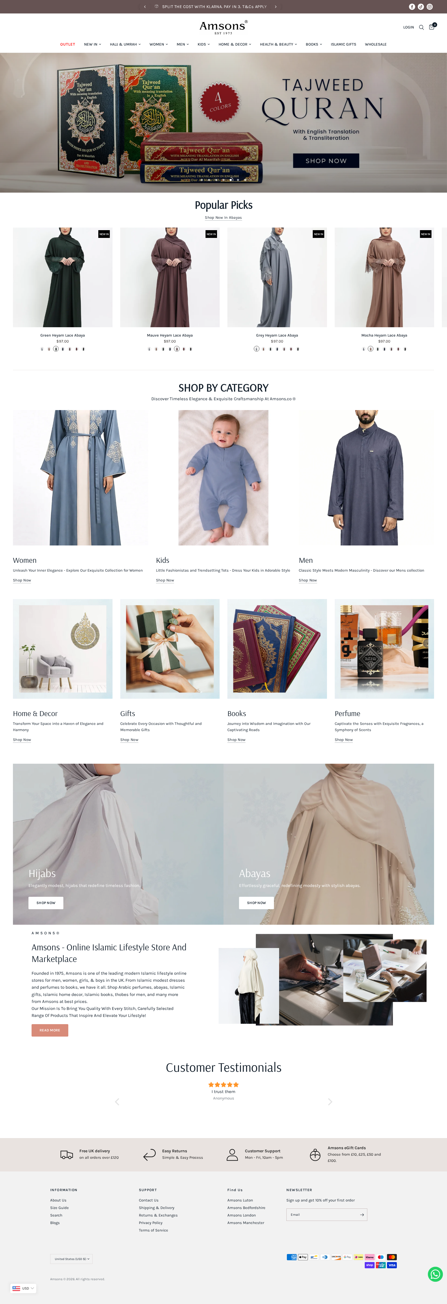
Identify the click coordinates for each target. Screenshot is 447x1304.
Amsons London (241, 1215)
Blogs (55, 1222)
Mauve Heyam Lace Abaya (170, 335)
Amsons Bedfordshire (246, 1207)
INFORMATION (63, 1190)
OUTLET (67, 44)
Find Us (235, 1190)
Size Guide (59, 1207)
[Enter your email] (362, 1214)
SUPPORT (148, 1190)
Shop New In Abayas (223, 217)
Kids (202, 44)
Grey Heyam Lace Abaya (277, 335)
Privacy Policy (150, 1222)
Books (312, 44)
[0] (430, 27)
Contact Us (149, 1200)
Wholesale (376, 44)
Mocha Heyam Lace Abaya (384, 335)
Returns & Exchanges (158, 1215)
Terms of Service (153, 1230)
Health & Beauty (276, 44)
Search (56, 1215)
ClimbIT (130, 1279)
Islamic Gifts (343, 44)
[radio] (42, 349)
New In (90, 44)
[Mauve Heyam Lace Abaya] (170, 277)
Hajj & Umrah (123, 44)
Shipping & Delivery (156, 1207)
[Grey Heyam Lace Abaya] (277, 277)
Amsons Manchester (245, 1222)
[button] (50, 1030)
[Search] (421, 27)
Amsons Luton (240, 1200)
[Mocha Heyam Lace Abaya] (384, 277)
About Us (58, 1200)
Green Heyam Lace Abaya (62, 335)
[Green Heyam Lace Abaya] (63, 277)
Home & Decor (233, 44)
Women (157, 44)
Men (181, 44)
